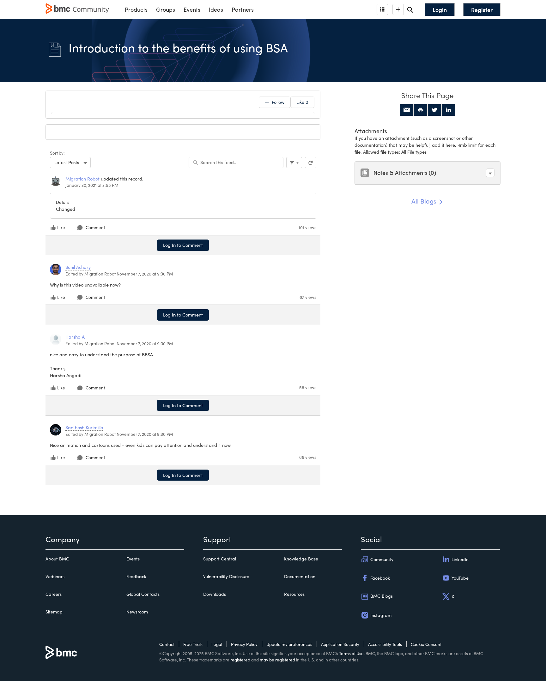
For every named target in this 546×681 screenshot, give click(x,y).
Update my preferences (289, 644)
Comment (95, 227)
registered (240, 660)
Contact (166, 644)
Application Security (340, 644)
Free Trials (193, 644)
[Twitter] (434, 110)
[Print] (420, 110)
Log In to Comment (183, 245)
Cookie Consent (426, 644)
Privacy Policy (244, 644)
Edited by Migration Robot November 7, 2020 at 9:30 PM (119, 274)
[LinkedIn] (448, 110)
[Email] (406, 110)
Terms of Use (351, 653)
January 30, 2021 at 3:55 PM (91, 185)
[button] (490, 173)
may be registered (277, 660)
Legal (216, 644)
